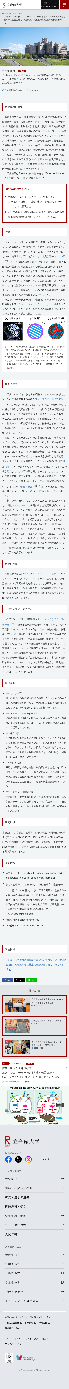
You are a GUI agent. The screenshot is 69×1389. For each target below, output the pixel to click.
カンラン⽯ (59, 256)
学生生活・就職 (15, 1216)
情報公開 (43, 1322)
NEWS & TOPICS (14, 13)
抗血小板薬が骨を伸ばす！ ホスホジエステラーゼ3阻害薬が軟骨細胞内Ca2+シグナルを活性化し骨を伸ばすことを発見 (31, 1072)
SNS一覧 (46, 1159)
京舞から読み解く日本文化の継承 (46, 1020)
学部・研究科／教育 (18, 1188)
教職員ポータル (12, 1327)
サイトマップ (32, 1338)
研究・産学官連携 (17, 1197)
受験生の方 (12, 1255)
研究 (6, 90)
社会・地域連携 (15, 1225)
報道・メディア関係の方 (22, 1301)
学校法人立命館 (12, 1322)
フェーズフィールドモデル (49, 399)
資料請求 (34, 1317)
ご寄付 (47, 1317)
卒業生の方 (12, 1282)
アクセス (24, 1317)
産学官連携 (13, 90)
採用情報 (29, 1322)
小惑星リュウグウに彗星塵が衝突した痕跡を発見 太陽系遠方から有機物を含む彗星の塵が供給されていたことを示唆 (36, 964)
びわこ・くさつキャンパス (28, 90)
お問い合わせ (11, 1317)
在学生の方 (12, 1264)
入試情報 (11, 1234)
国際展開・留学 (15, 1206)
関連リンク (46, 1338)
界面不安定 (27, 486)
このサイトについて (14, 1338)
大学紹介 (11, 1179)
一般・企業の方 (15, 1292)
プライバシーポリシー (15, 1343)
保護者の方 (12, 1273)
